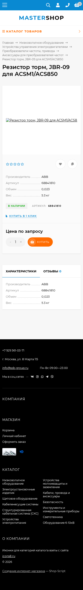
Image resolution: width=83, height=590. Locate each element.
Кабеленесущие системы (20, 504)
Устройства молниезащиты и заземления (55, 483)
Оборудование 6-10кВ (58, 522)
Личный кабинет (14, 436)
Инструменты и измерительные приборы (61, 509)
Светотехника (53, 517)
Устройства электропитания (14, 521)
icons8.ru (8, 556)
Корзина (8, 430)
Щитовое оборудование (19, 498)
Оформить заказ (14, 441)
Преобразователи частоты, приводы (28, 51)
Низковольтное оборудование (41, 42)
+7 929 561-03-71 (13, 350)
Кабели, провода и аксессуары (56, 494)
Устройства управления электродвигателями (35, 47)
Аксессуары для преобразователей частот (33, 55)
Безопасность (53, 502)
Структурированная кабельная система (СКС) (20, 511)
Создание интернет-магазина (23, 571)
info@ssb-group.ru (15, 368)
